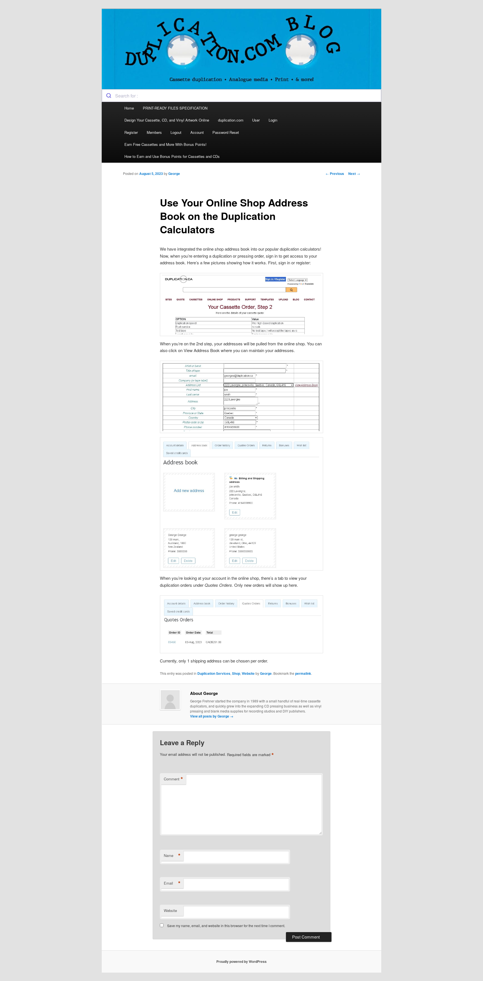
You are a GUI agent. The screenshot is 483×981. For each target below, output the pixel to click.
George (174, 173)
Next (354, 173)
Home (129, 108)
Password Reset (225, 132)
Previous (335, 173)
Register (131, 132)
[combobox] (241, 95)
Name (172, 855)
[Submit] (108, 95)
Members (154, 132)
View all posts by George (211, 716)
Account (197, 132)
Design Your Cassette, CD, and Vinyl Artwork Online (166, 120)
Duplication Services (213, 673)
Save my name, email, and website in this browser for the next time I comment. (226, 925)
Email (172, 883)
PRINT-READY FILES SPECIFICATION (176, 108)
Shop (236, 673)
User (256, 120)
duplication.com (230, 120)
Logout (176, 132)
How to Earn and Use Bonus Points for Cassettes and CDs (172, 156)
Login (273, 120)
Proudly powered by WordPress (241, 961)
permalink (303, 673)
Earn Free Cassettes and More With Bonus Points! (165, 144)
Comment (173, 779)
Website (248, 673)
